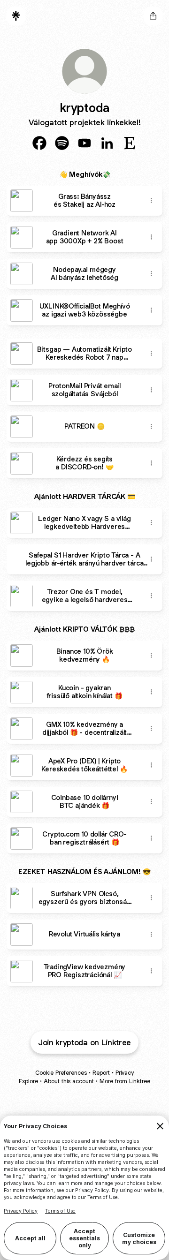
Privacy (124, 1073)
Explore (28, 1081)
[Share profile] (153, 16)
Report (101, 1073)
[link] (39, 143)
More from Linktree (125, 1081)
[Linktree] (16, 16)
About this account (69, 1081)
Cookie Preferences (61, 1073)
